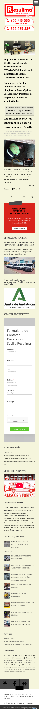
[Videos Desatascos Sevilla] (5, 684)
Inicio (13, 197)
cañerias (33, 665)
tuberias (18, 658)
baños (26, 665)
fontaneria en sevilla (23, 669)
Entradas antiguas (29, 197)
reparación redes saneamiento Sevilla (20, 136)
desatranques (18, 665)
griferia (8, 667)
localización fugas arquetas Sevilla (16, 131)
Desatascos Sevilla (9, 638)
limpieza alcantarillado (18, 667)
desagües (6, 662)
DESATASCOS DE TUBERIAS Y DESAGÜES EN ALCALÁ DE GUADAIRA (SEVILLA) (21, 577)
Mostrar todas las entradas (23, 113)
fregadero (22, 671)
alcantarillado (8, 660)
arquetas (19, 660)
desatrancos (7, 665)
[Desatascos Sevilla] (24, 684)
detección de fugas (10, 669)
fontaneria (29, 660)
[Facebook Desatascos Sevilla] (15, 684)
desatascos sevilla (13, 655)
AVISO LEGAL (27, 703)
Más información (19, 228)
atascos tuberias (31, 667)
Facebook (17, 189)
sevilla (30, 656)
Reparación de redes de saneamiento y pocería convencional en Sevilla (18, 123)
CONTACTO (8, 452)
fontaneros (7, 658)
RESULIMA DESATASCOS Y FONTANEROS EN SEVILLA (19, 243)
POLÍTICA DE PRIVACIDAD (13, 703)
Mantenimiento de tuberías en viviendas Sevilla (18, 644)
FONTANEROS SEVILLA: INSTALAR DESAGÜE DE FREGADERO (19, 544)
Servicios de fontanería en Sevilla (14, 641)
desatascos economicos (23, 662)
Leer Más (31, 185)
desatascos (29, 658)
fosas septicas (14, 671)
